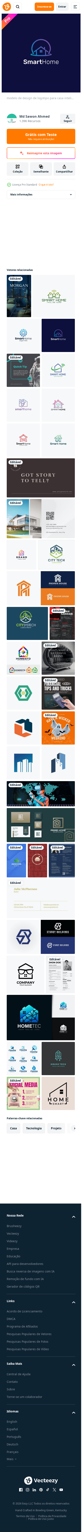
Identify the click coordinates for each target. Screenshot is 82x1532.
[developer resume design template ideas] (19, 872)
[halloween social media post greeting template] (23, 1047)
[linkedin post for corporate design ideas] (23, 449)
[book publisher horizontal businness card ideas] (40, 661)
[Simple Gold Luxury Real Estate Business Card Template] (40, 1288)
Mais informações (21, 194)
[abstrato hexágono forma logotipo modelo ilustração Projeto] (23, 942)
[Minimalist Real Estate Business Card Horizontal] (40, 702)
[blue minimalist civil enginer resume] (20, 1250)
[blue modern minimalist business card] (16, 1215)
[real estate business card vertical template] (19, 296)
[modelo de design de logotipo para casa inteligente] (23, 379)
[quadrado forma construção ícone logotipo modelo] (23, 1012)
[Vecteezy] (7, 7)
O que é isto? (46, 184)
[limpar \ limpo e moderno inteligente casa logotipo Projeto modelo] (23, 484)
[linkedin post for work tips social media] (23, 907)
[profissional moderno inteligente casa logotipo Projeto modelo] (23, 518)
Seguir (68, 121)
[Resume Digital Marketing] (21, 1403)
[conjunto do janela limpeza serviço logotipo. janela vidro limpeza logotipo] (23, 1487)
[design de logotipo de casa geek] (25, 1364)
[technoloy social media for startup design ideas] (40, 1148)
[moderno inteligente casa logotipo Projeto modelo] (28, 340)
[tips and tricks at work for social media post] (23, 977)
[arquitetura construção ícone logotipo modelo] (23, 1082)
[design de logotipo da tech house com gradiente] (40, 1446)
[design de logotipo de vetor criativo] (50, 873)
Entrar (62, 6)
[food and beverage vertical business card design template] (37, 1215)
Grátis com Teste (41, 136)
